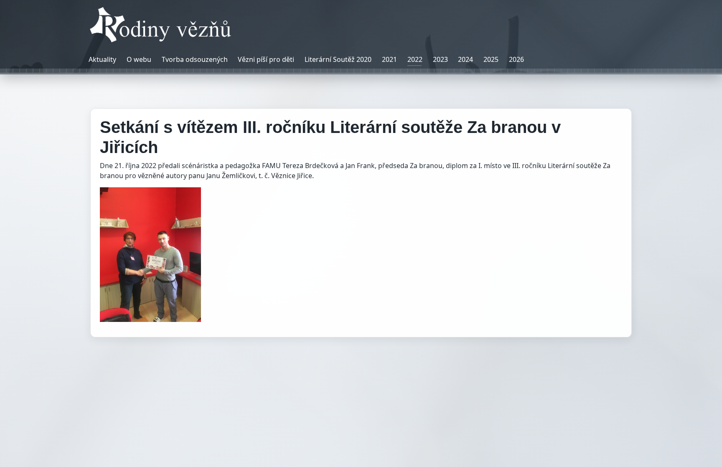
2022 (414, 59)
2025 (490, 59)
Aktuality (102, 59)
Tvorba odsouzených (195, 59)
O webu (139, 59)
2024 (465, 59)
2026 (516, 59)
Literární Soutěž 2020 (338, 59)
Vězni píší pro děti (266, 59)
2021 (389, 59)
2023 (440, 59)
